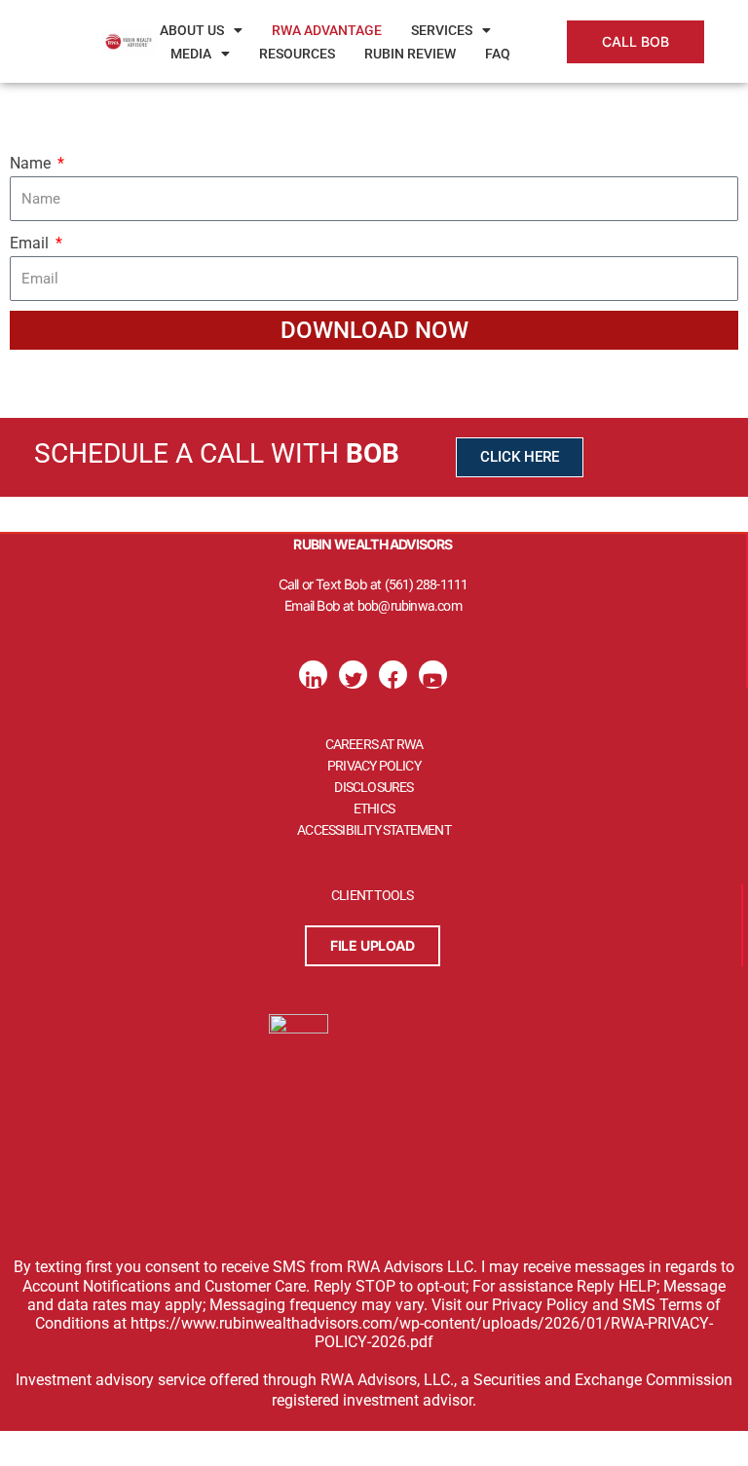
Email (31, 243)
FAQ (497, 53)
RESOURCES (297, 53)
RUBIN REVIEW (410, 53)
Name (32, 163)
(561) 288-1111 (426, 584)
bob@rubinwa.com (409, 606)
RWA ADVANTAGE (327, 30)
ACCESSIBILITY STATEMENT (374, 830)
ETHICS (374, 808)
